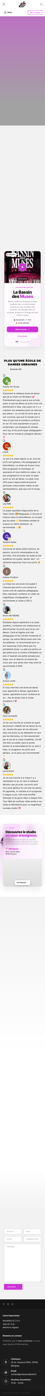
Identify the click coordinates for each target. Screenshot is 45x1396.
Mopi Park (25, 1393)
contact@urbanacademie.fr (23, 1374)
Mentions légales (11, 1327)
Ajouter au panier (22, 329)
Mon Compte (35, 12)
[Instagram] (8, 1304)
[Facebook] (4, 1304)
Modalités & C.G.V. (11, 1320)
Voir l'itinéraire (22, 882)
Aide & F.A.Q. (9, 1324)
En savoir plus (22, 336)
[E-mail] (12, 1304)
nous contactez (25, 1340)
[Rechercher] (41, 4)
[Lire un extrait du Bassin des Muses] (22, 267)
